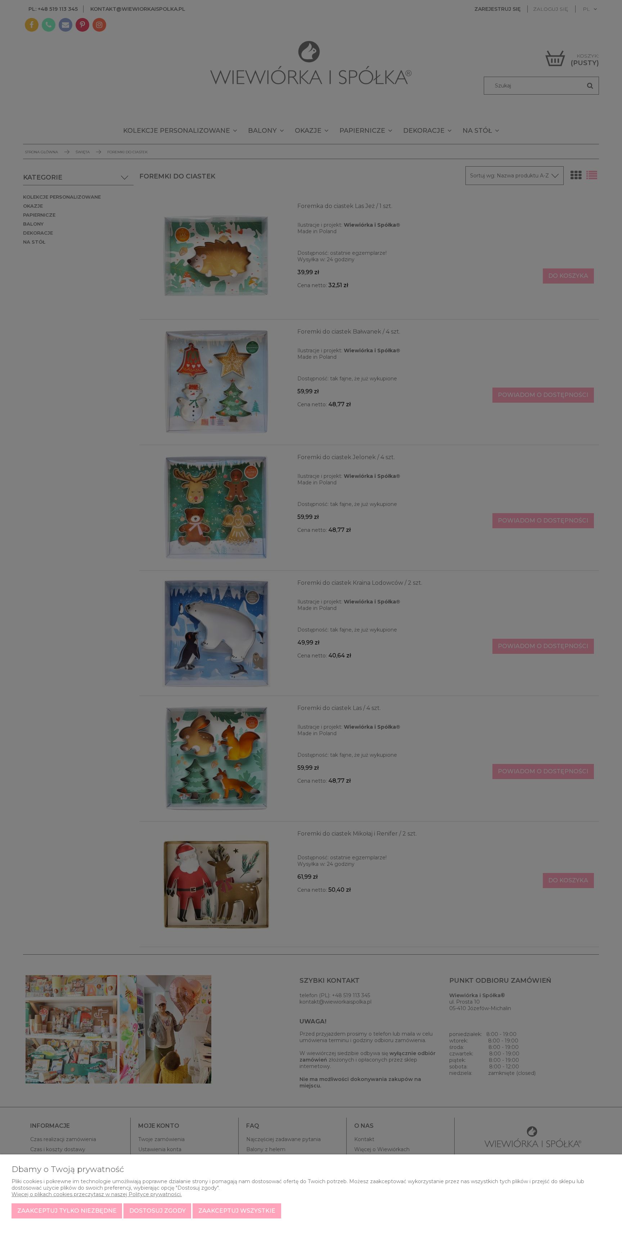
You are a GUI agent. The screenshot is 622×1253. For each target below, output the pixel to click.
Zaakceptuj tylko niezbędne (67, 1210)
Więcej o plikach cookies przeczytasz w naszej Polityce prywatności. (97, 1194)
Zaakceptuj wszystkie (236, 1210)
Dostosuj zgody (157, 1210)
